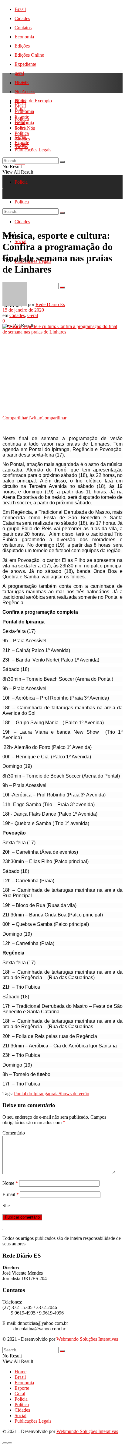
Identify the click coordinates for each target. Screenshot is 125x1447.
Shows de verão (74, 1093)
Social (20, 144)
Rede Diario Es (50, 304)
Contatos (23, 27)
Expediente (25, 64)
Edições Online (29, 55)
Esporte (22, 116)
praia (54, 1093)
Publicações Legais (33, 149)
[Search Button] (62, 162)
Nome (10, 1183)
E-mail (10, 1194)
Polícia (21, 182)
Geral (20, 122)
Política (22, 133)
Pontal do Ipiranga (31, 1093)
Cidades (22, 18)
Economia (24, 36)
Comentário (13, 1132)
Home (20, 83)
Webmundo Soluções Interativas (87, 1339)
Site (6, 1205)
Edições (22, 45)
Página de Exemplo (33, 100)
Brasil (20, 9)
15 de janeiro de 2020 (23, 309)
